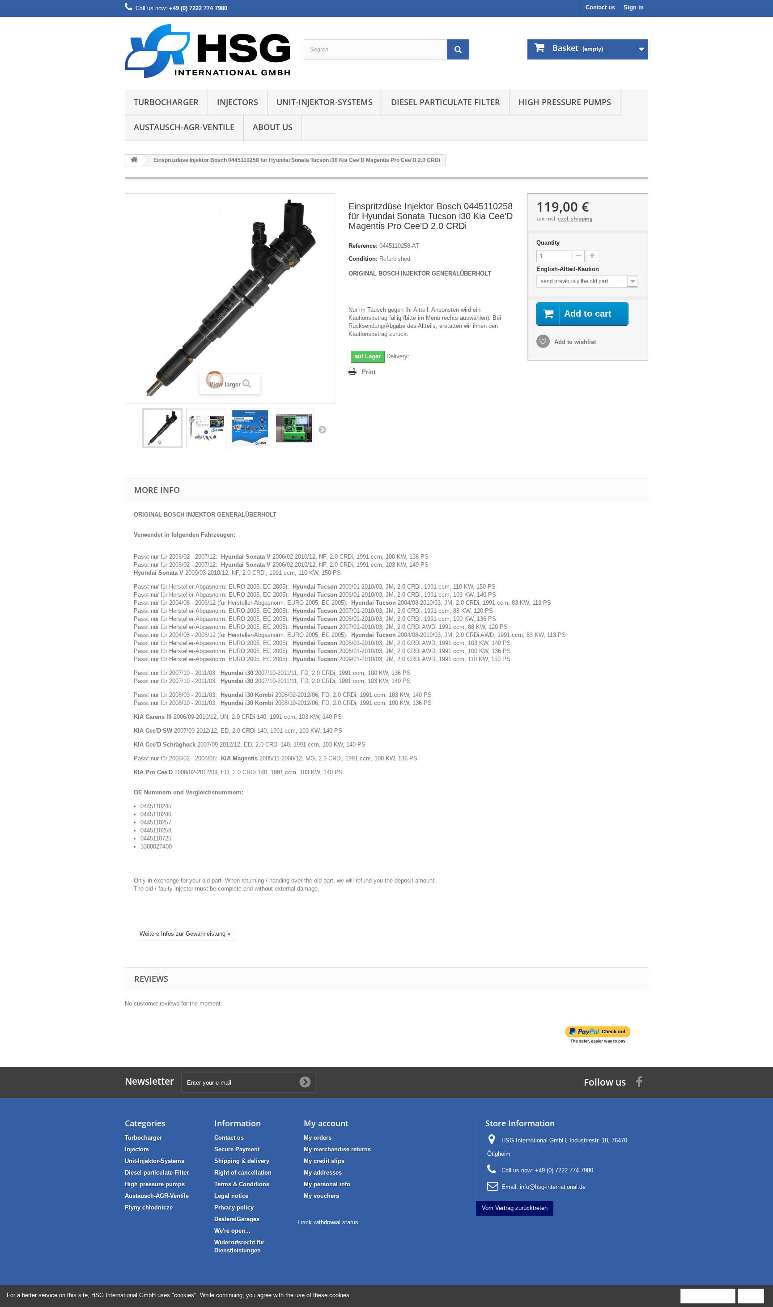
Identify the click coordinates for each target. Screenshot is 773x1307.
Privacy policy (234, 1207)
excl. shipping (575, 218)
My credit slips (324, 1161)
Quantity (548, 242)
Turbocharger (166, 102)
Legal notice (231, 1195)
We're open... (232, 1230)
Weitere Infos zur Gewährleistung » (185, 933)
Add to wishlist (574, 342)
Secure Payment (236, 1149)
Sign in (634, 7)
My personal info (327, 1184)
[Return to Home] (134, 160)
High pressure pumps (564, 102)
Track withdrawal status (327, 1222)
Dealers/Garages (236, 1219)
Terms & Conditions (241, 1184)
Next (322, 429)
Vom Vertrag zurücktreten (515, 1208)
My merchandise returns (337, 1149)
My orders (317, 1137)
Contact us (600, 7)
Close (750, 1295)
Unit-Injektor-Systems (324, 102)
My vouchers (321, 1195)
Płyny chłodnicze (149, 1207)
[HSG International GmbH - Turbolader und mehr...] (207, 51)
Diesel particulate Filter (445, 102)
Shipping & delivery (241, 1161)
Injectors (237, 102)
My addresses (323, 1172)
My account (326, 1123)
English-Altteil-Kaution (568, 269)
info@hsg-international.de (553, 1187)
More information (708, 1295)
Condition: (363, 258)
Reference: (363, 245)
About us (273, 127)
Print (368, 372)
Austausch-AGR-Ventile (184, 127)
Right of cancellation (243, 1172)
